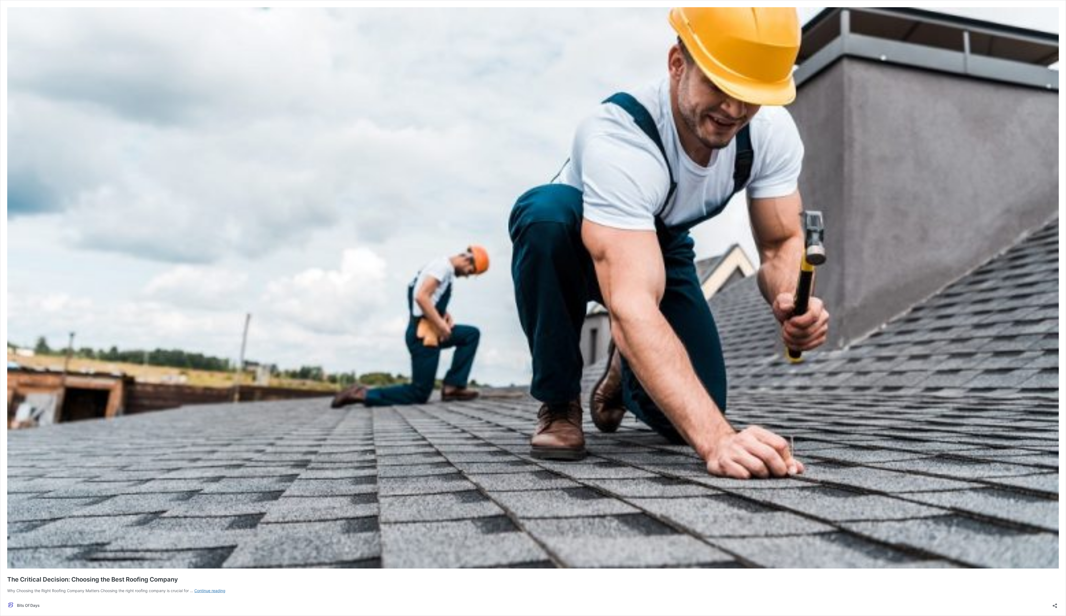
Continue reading (209, 590)
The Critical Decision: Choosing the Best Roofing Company (92, 579)
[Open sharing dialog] (1055, 604)
